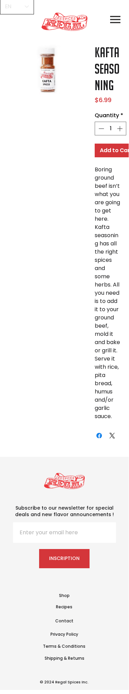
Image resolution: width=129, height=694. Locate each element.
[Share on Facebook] (99, 435)
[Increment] (120, 128)
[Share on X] (112, 435)
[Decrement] (100, 128)
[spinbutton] (110, 128)
